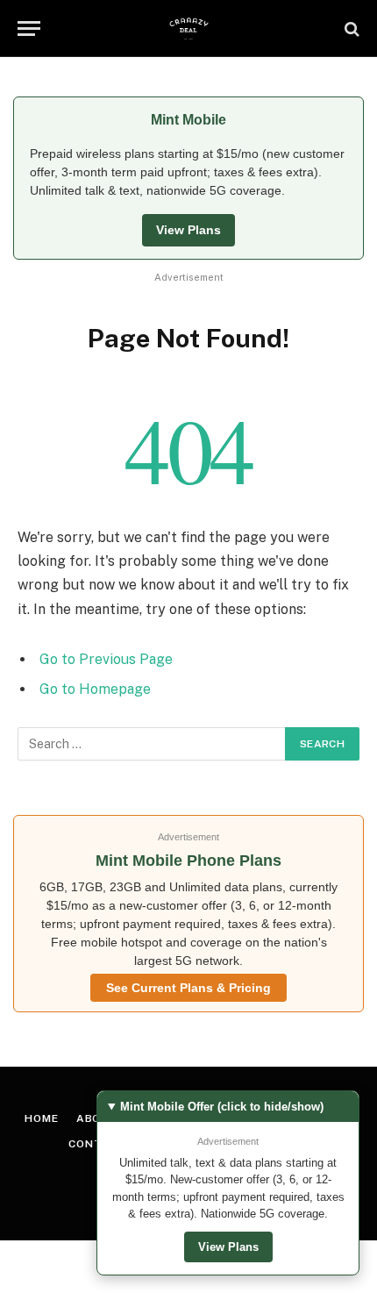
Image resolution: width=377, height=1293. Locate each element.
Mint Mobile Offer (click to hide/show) (222, 1106)
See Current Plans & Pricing (188, 988)
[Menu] (29, 28)
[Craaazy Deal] (189, 28)
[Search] (350, 28)
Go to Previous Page (106, 659)
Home (41, 1118)
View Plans (188, 230)
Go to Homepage (95, 689)
